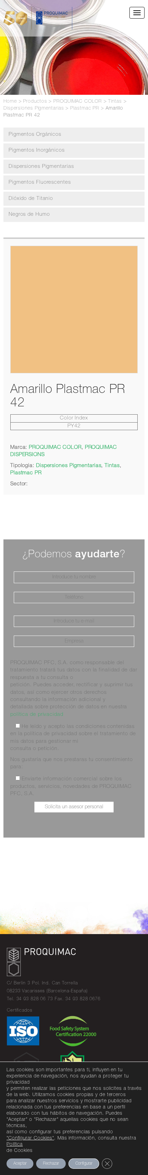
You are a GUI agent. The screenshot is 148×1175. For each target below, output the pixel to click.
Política (15, 1144)
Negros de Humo (29, 214)
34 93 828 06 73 (35, 999)
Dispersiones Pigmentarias (41, 166)
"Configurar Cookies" (30, 1138)
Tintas (112, 465)
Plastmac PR (26, 473)
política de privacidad (36, 714)
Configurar (83, 1164)
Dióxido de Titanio (31, 198)
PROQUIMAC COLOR (55, 447)
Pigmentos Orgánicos (35, 134)
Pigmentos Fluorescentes (40, 182)
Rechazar (51, 1164)
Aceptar (20, 1164)
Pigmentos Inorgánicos (37, 150)
